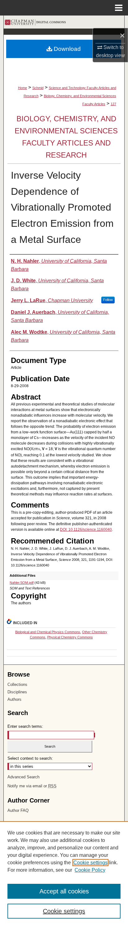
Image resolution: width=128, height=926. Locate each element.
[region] (64, 873)
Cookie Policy (90, 870)
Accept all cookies (64, 891)
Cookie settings (90, 862)
